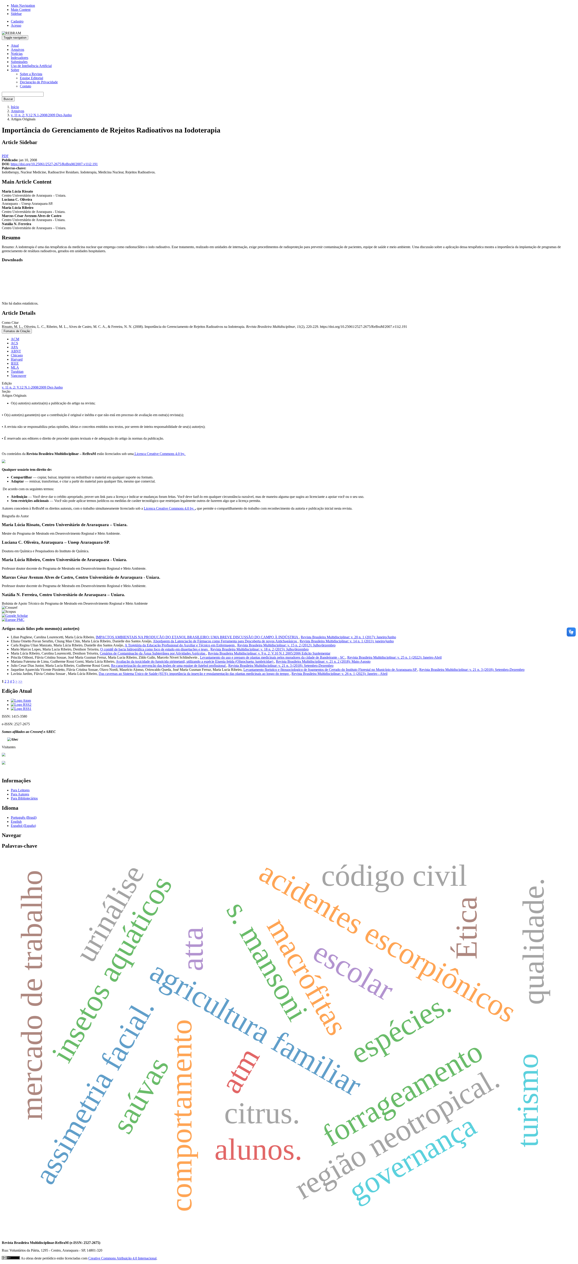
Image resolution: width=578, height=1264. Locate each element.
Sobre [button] (15, 70)
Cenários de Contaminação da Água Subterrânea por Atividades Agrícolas (153, 653)
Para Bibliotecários (24, 798)
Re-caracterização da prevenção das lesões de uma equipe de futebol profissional (168, 665)
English (16, 821)
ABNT (16, 351)
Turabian (17, 371)
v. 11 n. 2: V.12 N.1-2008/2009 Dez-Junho (41, 115)
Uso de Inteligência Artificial (31, 66)
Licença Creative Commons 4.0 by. (160, 454)
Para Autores (20, 794)
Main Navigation (23, 5)
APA (14, 347)
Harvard (17, 359)
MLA (15, 367)
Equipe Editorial (31, 78)
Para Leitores (20, 790)
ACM (15, 339)
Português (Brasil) (24, 817)
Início (15, 107)
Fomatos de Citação (17, 331)
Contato (25, 86)
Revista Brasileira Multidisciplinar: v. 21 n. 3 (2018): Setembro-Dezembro (280, 665)
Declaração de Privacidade (39, 82)
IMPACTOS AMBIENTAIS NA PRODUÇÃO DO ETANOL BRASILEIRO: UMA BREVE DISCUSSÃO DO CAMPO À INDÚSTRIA (197, 637)
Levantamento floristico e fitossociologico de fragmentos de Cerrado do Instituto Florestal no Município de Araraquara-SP (330, 670)
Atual (15, 45)
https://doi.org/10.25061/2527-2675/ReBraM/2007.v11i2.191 (54, 164)
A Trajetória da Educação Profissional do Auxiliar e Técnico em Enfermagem (180, 645)
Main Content (20, 10)
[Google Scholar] (3, 763)
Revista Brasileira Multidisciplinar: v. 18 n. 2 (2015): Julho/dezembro (259, 649)
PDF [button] (5, 156)
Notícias (17, 54)
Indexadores (19, 58)
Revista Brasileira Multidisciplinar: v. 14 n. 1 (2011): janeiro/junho (347, 641)
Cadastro (17, 21)
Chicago (17, 355)
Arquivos (17, 49)
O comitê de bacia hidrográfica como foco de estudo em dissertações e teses (154, 649)
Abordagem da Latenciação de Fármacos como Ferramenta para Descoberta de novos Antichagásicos (225, 641)
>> (20, 681)
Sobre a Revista (31, 74)
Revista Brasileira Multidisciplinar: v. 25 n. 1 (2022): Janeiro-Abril (394, 657)
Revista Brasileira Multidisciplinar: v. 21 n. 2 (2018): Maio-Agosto (323, 661)
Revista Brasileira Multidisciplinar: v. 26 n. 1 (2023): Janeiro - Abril (339, 674)
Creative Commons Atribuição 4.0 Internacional (122, 1258)
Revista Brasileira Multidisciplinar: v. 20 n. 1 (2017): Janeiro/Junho (348, 637)
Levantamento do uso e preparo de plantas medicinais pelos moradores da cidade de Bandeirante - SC (272, 657)
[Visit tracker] (3, 755)
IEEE (15, 363)
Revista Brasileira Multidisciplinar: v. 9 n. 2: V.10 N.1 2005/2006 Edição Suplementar (269, 653)
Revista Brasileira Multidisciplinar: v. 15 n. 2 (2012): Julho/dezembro (286, 645)
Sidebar (16, 14)
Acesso (16, 25)
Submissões (19, 62)
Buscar (8, 99)
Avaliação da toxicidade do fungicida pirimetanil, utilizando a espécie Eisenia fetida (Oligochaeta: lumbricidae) (195, 661)
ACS (14, 343)
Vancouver (18, 376)
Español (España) (23, 826)
